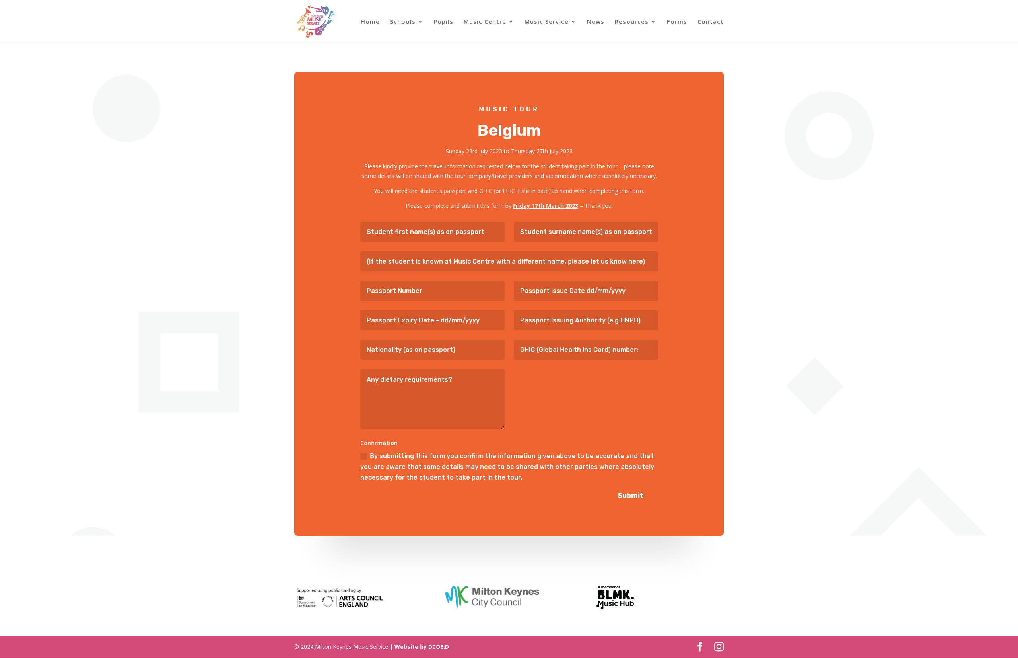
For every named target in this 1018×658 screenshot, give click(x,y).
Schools (403, 22)
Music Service (547, 22)
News (595, 22)
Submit (631, 495)
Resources (632, 22)
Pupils (443, 22)
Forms (677, 22)
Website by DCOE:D (421, 646)
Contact (710, 22)
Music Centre (485, 22)
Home (370, 22)
